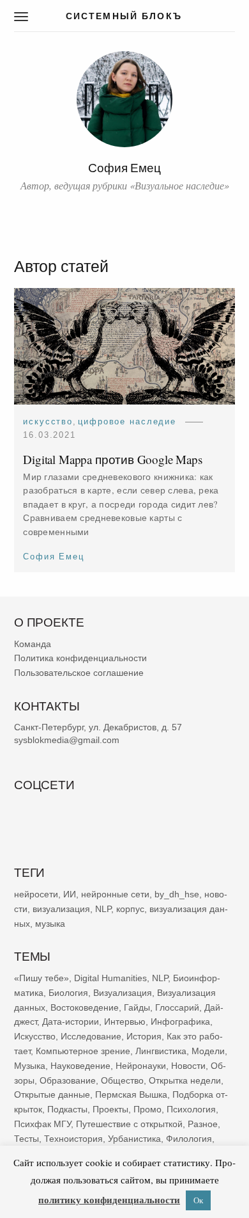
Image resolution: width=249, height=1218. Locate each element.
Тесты (26, 1139)
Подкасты (67, 1109)
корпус (130, 909)
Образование (68, 1080)
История (144, 1036)
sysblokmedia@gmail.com (66, 740)
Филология (189, 1139)
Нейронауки (141, 1066)
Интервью (125, 1021)
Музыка (29, 1066)
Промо (147, 1109)
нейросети (36, 894)
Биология (68, 993)
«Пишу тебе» (41, 978)
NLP (103, 909)
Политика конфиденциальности (80, 658)
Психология (191, 1109)
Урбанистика (134, 1139)
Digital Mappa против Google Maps (112, 459)
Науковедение (80, 1066)
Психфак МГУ (42, 1124)
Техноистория (73, 1139)
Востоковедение (84, 1007)
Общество (122, 1080)
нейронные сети (115, 894)
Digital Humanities (110, 978)
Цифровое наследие (127, 421)
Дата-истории (70, 1021)
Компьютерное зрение (83, 1051)
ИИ (69, 894)
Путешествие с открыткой (129, 1124)
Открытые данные (52, 1094)
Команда (32, 644)
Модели (208, 1051)
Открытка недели (185, 1080)
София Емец (53, 556)
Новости (188, 1066)
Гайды (137, 1007)
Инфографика (180, 1021)
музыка (50, 923)
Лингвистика (160, 1051)
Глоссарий (177, 1007)
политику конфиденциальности (109, 1199)
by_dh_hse (177, 894)
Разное (203, 1124)
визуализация (61, 909)
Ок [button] (198, 1200)
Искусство (48, 421)
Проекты (110, 1109)
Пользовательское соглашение (79, 673)
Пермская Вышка (131, 1094)
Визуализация (122, 993)
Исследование (91, 1036)
